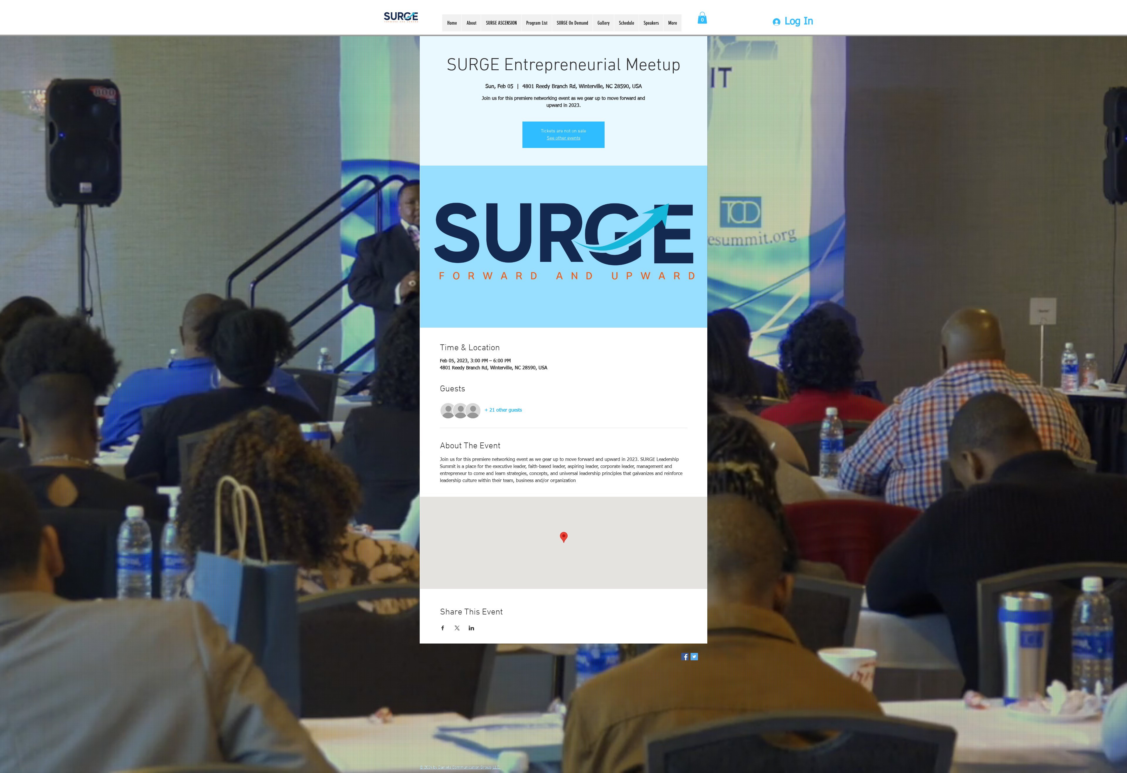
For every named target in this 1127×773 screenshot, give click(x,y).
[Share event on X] (457, 628)
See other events (564, 138)
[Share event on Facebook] (443, 628)
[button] (702, 18)
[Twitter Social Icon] (694, 656)
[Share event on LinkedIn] (471, 628)
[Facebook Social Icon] (685, 656)
